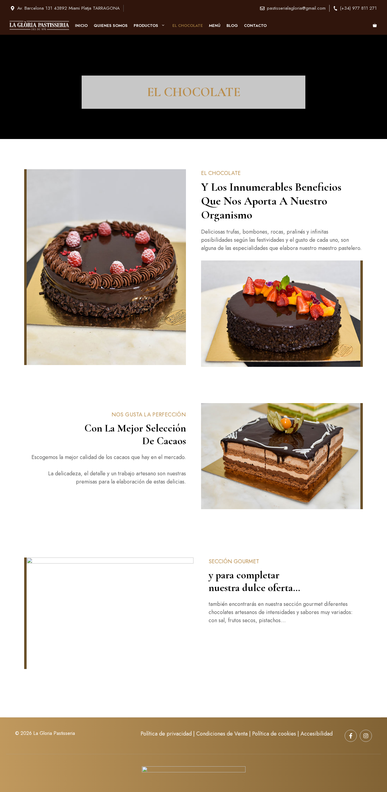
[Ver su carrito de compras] (375, 26)
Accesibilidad (317, 734)
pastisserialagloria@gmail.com (296, 8)
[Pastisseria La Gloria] (39, 25)
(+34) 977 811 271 (358, 8)
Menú (214, 25)
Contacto (255, 25)
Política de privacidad (166, 734)
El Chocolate (187, 25)
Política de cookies (274, 734)
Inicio (81, 25)
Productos (146, 25)
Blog (232, 25)
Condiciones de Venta (222, 734)
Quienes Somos (111, 25)
